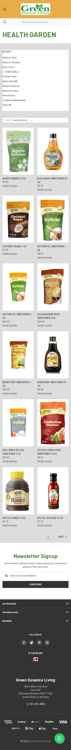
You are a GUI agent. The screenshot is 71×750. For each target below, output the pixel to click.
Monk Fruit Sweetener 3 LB (16, 384)
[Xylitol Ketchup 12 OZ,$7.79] (53, 491)
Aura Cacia (8, 67)
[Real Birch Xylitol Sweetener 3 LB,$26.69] (18, 423)
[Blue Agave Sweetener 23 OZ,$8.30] (53, 151)
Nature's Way (9, 57)
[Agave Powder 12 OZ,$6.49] (18, 151)
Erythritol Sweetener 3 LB (16, 316)
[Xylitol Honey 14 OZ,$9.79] (18, 491)
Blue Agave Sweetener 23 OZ (52, 180)
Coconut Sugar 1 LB (14, 246)
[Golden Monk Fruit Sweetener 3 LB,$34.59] (53, 287)
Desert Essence (10, 86)
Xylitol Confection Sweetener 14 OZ (49, 452)
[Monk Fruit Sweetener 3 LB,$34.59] (18, 355)
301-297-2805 (37, 704)
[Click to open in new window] (23, 642)
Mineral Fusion (10, 90)
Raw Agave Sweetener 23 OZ (51, 384)
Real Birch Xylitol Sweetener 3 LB (13, 452)
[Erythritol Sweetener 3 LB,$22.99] (18, 287)
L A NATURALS (10, 71)
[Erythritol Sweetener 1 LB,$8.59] (53, 219)
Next (61, 536)
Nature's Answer (11, 62)
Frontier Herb (9, 76)
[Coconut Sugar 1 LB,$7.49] (18, 219)
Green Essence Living (40, 741)
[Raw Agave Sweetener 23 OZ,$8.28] (53, 355)
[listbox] (23, 120)
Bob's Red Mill (9, 81)
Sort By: (8, 120)
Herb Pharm (8, 95)
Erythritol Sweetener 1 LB (51, 248)
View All (6, 104)
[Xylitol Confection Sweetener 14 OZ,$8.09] (53, 423)
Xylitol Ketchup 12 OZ (50, 518)
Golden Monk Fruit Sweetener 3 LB (48, 316)
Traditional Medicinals (14, 100)
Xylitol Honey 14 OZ (14, 518)
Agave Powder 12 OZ (14, 178)
